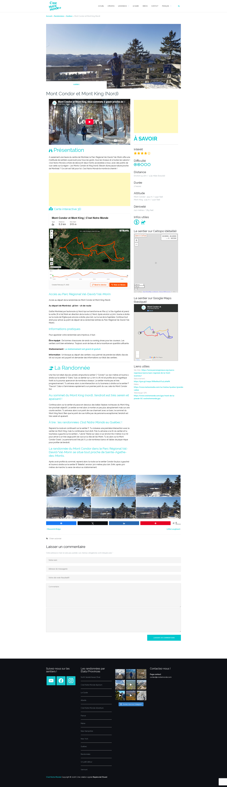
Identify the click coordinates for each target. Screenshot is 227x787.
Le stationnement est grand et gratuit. (83, 349)
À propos (111, 6)
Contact (154, 6)
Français (165, 6)
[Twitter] (61, 681)
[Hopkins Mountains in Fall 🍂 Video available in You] (131, 695)
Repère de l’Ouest (100, 777)
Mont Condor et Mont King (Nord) (82, 93)
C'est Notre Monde (53, 777)
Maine (83, 723)
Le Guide (136, 6)
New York (84, 739)
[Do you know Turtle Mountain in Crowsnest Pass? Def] (120, 684)
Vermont (84, 770)
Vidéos (144, 6)
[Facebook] (51, 681)
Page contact (155, 674)
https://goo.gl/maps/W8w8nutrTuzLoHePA (152, 381)
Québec (69, 16)
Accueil (101, 6)
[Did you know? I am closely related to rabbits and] (141, 695)
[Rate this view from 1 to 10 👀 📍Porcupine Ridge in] (141, 684)
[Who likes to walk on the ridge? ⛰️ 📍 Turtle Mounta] (131, 684)
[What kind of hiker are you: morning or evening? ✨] (131, 674)
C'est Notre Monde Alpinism (91, 685)
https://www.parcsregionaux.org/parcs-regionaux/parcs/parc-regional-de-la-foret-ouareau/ (154, 373)
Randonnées (59, 16)
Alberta (83, 700)
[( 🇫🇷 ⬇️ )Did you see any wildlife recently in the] (141, 674)
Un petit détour (86, 762)
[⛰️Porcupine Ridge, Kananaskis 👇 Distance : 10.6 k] (120, 695)
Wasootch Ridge (54, 529)
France (83, 716)
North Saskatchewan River (90, 677)
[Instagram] (70, 681)
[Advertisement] (89, 189)
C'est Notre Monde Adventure (92, 708)
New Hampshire (87, 731)
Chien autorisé (55, 539)
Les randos (122, 6)
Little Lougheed (173, 529)
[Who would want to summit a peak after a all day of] (120, 674)
